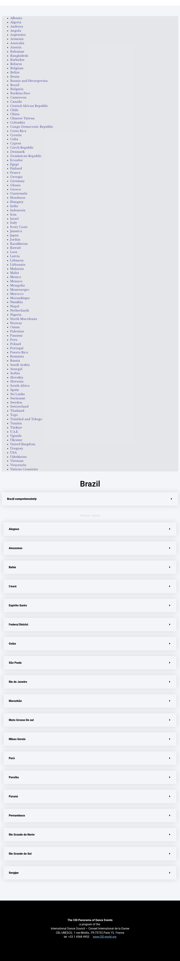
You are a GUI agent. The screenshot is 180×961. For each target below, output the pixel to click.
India (14, 206)
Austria (15, 47)
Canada (16, 101)
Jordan (15, 239)
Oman (15, 327)
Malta (14, 273)
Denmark (17, 151)
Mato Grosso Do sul (21, 720)
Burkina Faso (20, 93)
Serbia (15, 373)
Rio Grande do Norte (22, 834)
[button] (90, 499)
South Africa (20, 385)
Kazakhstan (19, 243)
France (15, 172)
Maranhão (15, 701)
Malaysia (17, 269)
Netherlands (19, 310)
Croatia (16, 135)
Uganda (16, 435)
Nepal (14, 306)
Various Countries (24, 469)
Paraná (13, 796)
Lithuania (17, 264)
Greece (15, 189)
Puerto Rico (19, 352)
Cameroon (18, 97)
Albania (16, 18)
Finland (16, 168)
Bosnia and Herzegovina (29, 81)
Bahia (12, 567)
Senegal (16, 369)
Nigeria (15, 314)
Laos (13, 252)
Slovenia (17, 381)
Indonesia (17, 210)
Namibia (16, 302)
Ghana (15, 185)
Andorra (16, 26)
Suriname (17, 398)
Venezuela (18, 465)
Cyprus (15, 143)
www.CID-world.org (104, 936)
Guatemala (18, 193)
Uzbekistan (18, 457)
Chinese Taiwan (22, 118)
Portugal (16, 348)
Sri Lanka (17, 394)
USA (13, 452)
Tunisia (16, 423)
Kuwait (15, 247)
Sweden (16, 402)
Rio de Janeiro (18, 681)
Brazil (14, 85)
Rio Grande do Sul (20, 853)
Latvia (15, 256)
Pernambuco (17, 815)
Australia (17, 43)
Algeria (15, 22)
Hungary (17, 202)
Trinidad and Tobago (26, 419)
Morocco (17, 294)
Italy (13, 222)
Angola (15, 30)
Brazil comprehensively (22, 499)
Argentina (18, 34)
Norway (16, 323)
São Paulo (15, 662)
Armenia (17, 39)
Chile (14, 110)
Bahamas (17, 51)
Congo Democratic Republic (31, 126)
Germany (17, 181)
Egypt (14, 164)
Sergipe (14, 872)
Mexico (15, 277)
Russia (15, 360)
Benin (15, 76)
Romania (17, 356)
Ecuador (16, 160)
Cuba (14, 139)
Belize (15, 72)
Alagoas (14, 529)
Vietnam (16, 461)
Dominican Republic (26, 156)
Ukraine (16, 440)
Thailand (17, 410)
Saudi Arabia (20, 365)
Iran (13, 214)
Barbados (17, 59)
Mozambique (20, 298)
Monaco (16, 281)
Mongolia (17, 285)
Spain (14, 390)
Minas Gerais (17, 739)
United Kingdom (22, 444)
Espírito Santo (18, 605)
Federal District (18, 624)
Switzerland (19, 406)
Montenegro (19, 289)
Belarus (16, 64)
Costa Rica (18, 131)
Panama (16, 335)
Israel (14, 218)
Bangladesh (19, 55)
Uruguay (16, 448)
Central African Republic (29, 106)
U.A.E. (14, 431)
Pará (12, 758)
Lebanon (17, 260)
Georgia (16, 177)
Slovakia (16, 377)
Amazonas (15, 548)
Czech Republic (22, 147)
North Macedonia (23, 319)
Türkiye (16, 427)
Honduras (17, 197)
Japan (14, 235)
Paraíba (14, 777)
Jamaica (16, 231)
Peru (13, 339)
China (15, 114)
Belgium (16, 68)
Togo (14, 415)
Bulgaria (16, 89)
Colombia (17, 122)
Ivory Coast (19, 227)
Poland (15, 344)
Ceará (13, 586)
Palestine (17, 331)
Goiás (12, 643)
